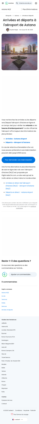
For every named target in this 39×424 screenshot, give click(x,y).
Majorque (4, 388)
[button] (2, 3)
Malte (3, 368)
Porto (3, 392)
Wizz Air (4, 354)
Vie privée (26, 410)
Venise (4, 371)
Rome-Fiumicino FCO (8, 337)
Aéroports (8, 15)
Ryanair (4, 333)
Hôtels (3, 303)
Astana (17, 15)
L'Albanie (4, 378)
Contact (4, 404)
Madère (4, 364)
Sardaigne (5, 340)
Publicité (33, 410)
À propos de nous (7, 400)
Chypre (4, 385)
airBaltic (4, 323)
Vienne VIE (5, 326)
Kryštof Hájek (14, 30)
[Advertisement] (19, 95)
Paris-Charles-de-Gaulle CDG (11, 361)
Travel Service (6, 357)
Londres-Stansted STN (8, 330)
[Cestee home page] (9, 3)
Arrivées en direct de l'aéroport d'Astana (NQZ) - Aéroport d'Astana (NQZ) (20, 186)
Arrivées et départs (28, 15)
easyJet (4, 347)
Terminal (4, 299)
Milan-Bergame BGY (8, 344)
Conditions (18, 410)
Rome (3, 381)
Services (4, 306)
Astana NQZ (6, 9)
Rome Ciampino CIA (8, 350)
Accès (3, 296)
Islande (4, 374)
